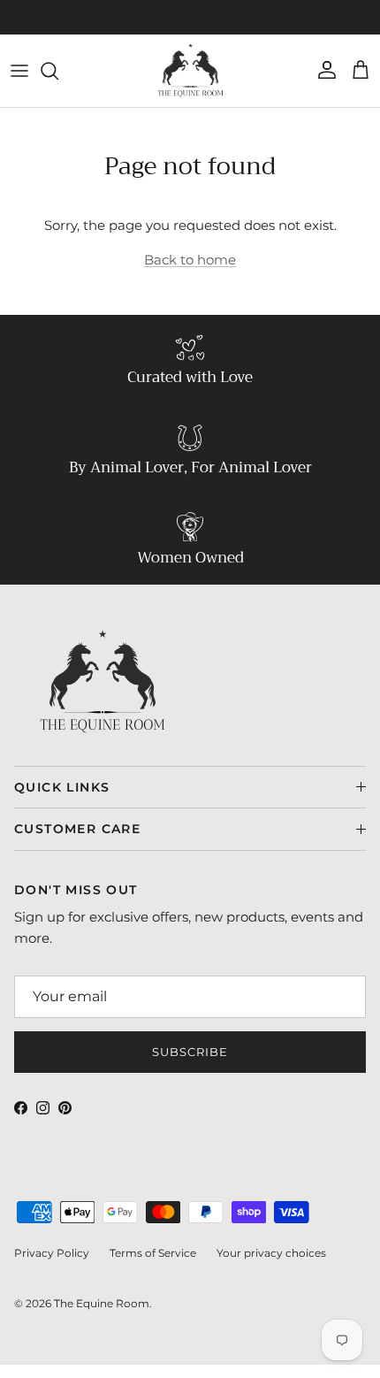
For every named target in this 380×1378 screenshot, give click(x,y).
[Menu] (19, 70)
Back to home (190, 259)
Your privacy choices (271, 1252)
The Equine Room (101, 1303)
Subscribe (190, 1052)
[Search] (58, 70)
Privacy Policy (51, 1252)
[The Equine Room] (190, 70)
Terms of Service (153, 1252)
